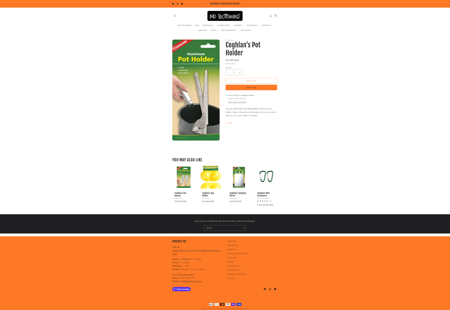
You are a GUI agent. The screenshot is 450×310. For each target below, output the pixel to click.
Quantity (229, 68)
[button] (174, 15)
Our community (186, 274)
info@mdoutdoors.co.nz (192, 281)
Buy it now (251, 87)
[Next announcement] (245, 4)
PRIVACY (231, 278)
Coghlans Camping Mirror (238, 194)
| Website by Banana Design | (225, 309)
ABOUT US (231, 241)
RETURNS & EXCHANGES (237, 254)
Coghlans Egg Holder (208, 194)
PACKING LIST (233, 270)
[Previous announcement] (204, 4)
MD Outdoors (211, 309)
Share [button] (230, 123)
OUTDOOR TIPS (233, 266)
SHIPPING (231, 249)
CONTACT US (232, 245)
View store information (237, 102)
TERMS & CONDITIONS (236, 274)
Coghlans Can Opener (180, 194)
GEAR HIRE (231, 258)
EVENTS (230, 262)
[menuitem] (184, 25)
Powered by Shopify (242, 309)
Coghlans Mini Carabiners (263, 194)
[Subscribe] (243, 228)
